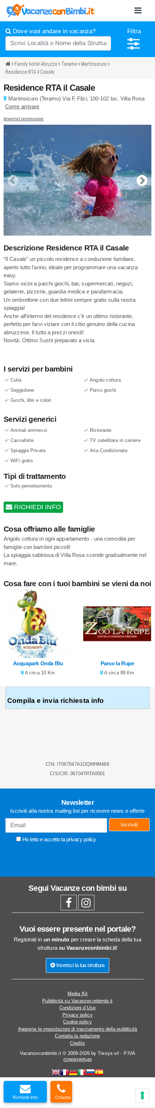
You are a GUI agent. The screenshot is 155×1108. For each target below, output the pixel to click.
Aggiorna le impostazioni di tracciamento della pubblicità (77, 1029)
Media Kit (77, 993)
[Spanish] (99, 1073)
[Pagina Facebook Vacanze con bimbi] (69, 905)
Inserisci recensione (24, 118)
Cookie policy (77, 1022)
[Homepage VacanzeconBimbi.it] (50, 10)
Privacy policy (77, 1015)
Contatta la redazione (77, 1036)
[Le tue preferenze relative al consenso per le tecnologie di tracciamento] (142, 1095)
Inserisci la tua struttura (80, 965)
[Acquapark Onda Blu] (38, 623)
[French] (64, 1073)
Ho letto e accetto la (58, 839)
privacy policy (81, 839)
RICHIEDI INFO (36, 507)
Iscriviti (129, 824)
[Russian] (90, 1073)
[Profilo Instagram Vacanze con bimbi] (86, 905)
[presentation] (13, 174)
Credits (77, 1043)
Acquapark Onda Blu (38, 663)
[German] (73, 1073)
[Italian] (82, 1073)
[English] (56, 1073)
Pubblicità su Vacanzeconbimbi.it (77, 1001)
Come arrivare (22, 106)
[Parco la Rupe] (117, 623)
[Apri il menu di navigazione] (137, 10)
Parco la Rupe (117, 663)
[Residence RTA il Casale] (77, 180)
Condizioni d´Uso (77, 1007)
